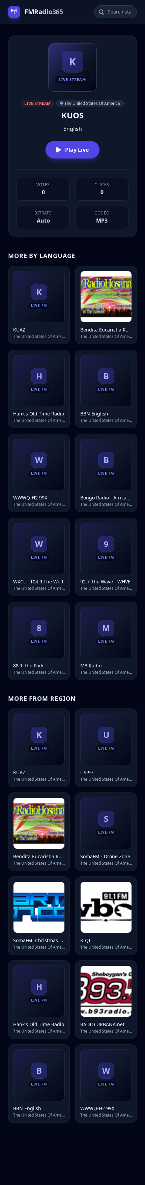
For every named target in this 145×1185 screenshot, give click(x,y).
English (72, 129)
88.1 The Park (28, 665)
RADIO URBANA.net (102, 1024)
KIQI (85, 940)
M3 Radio (91, 665)
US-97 (86, 772)
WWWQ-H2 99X (30, 497)
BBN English (94, 413)
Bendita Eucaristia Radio (106, 329)
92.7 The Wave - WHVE (105, 581)
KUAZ (19, 329)
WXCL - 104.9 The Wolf (38, 581)
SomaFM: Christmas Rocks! (39, 940)
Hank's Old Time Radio (38, 413)
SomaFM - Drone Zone (105, 856)
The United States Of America (92, 103)
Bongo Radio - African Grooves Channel (106, 497)
